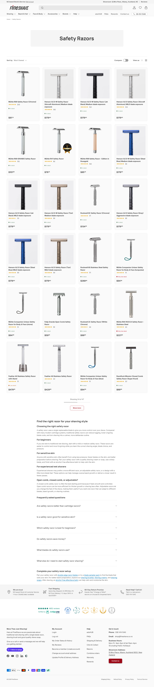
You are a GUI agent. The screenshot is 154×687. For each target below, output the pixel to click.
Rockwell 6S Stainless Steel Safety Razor (94, 268)
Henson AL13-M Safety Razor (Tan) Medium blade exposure (59, 214)
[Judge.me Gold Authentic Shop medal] (85, 610)
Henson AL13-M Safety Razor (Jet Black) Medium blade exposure (94, 103)
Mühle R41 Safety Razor (54, 159)
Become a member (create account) (66, 649)
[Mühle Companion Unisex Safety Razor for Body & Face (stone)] (23, 303)
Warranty (90, 657)
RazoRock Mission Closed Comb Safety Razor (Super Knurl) (129, 377)
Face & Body (38, 14)
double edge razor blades (68, 575)
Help (75, 14)
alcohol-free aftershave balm (67, 580)
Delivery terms (32, 2)
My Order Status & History (62, 641)
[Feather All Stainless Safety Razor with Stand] (23, 358)
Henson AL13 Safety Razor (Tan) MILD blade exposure (58, 268)
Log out (55, 636)
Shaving (10, 14)
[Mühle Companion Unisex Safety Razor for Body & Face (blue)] (95, 358)
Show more (77, 408)
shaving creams (101, 578)
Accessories (53, 14)
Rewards (114, 14)
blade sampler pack (92, 575)
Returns (90, 649)
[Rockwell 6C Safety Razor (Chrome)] (95, 195)
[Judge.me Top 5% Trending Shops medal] (111, 610)
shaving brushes (87, 578)
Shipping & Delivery (94, 641)
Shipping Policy (105, 679)
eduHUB (98, 14)
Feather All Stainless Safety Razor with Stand (22, 377)
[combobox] (80, 7)
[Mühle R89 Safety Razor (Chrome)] (23, 84)
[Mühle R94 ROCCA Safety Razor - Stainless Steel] (131, 303)
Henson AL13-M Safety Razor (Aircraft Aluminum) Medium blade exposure (58, 104)
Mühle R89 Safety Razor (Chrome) (22, 102)
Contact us (124, 14)
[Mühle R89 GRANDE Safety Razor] (23, 140)
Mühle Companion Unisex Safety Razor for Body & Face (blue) (93, 377)
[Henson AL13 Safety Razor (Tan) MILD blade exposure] (59, 249)
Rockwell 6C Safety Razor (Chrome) (94, 213)
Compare (118, 60)
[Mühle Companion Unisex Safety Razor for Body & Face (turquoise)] (131, 249)
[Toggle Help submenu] (78, 14)
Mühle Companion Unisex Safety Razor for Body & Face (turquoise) (130, 268)
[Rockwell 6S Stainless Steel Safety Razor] (95, 249)
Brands (65, 14)
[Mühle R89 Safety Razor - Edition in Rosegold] (95, 140)
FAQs (106, 14)
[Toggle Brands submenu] (70, 14)
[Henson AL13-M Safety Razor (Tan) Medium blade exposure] (59, 195)
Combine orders (93, 653)
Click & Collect (92, 645)
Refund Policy (118, 679)
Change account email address (64, 653)
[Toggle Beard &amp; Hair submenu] (29, 14)
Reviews (144, 2)
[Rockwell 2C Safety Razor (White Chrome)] (95, 303)
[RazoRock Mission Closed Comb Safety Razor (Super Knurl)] (131, 358)
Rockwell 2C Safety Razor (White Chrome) (93, 323)
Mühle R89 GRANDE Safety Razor (22, 159)
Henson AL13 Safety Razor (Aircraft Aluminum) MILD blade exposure (130, 103)
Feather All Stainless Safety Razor (58, 376)
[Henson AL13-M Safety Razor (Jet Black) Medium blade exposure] (95, 84)
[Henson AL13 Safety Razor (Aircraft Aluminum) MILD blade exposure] (131, 84)
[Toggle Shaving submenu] (15, 14)
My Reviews (56, 645)
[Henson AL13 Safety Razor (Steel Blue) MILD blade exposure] (23, 249)
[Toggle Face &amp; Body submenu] (44, 14)
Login (54, 632)
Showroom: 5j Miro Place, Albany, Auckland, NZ (120, 2)
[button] (146, 7)
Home (8, 19)
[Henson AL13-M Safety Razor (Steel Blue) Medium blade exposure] (131, 140)
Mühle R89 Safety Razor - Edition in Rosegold (94, 160)
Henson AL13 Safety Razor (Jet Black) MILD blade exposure (20, 214)
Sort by (10, 60)
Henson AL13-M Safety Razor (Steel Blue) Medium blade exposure (130, 160)
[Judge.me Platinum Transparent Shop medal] (76, 610)
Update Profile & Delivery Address (65, 657)
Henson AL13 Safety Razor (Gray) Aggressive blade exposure (129, 214)
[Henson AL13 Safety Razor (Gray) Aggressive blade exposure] (131, 195)
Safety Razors (16, 19)
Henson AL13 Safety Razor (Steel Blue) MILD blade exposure (21, 268)
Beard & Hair (23, 14)
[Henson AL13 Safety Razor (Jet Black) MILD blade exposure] (23, 195)
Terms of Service (142, 679)
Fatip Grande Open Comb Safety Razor (58, 323)
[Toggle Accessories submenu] (59, 14)
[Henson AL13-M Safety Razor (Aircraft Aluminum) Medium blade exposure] (59, 84)
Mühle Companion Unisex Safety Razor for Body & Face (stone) (21, 323)
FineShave (15, 679)
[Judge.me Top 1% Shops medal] (103, 610)
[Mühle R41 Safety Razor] (59, 140)
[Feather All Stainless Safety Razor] (59, 358)
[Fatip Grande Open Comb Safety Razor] (59, 303)
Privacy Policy (129, 679)
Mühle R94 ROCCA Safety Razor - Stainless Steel (130, 323)
